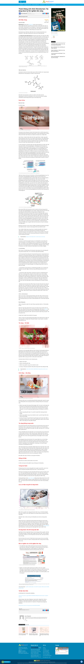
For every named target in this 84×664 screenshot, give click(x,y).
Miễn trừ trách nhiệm (46, 652)
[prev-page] (19, 637)
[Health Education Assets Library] (48, 1)
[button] (64, 5)
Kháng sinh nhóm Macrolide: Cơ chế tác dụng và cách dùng (35, 236)
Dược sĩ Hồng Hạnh (24, 13)
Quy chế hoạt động (46, 651)
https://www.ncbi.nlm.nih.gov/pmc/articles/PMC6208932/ (29, 605)
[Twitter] (44, 13)
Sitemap (32, 653)
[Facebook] (43, 13)
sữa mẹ (45, 309)
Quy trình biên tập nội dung (47, 655)
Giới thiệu (44, 648)
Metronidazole (46, 525)
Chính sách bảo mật (46, 650)
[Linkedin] (48, 13)
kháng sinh (31, 24)
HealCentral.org (48, 660)
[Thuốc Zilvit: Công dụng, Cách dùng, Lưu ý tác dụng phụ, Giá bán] (23, 630)
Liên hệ (44, 647)
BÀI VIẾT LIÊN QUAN (22, 624)
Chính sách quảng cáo (46, 654)
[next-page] (20, 637)
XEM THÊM (27, 624)
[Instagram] (27, 620)
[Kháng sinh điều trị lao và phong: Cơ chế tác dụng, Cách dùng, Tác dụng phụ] (44, 630)
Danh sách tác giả (36, 653)
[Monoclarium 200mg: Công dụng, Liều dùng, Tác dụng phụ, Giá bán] (34, 630)
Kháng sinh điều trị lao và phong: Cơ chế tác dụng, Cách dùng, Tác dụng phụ (44, 635)
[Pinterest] (46, 13)
